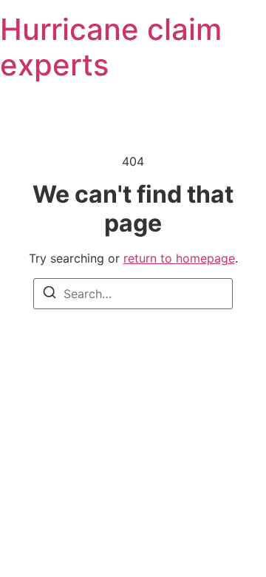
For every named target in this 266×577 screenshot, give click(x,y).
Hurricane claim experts (111, 47)
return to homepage (179, 258)
